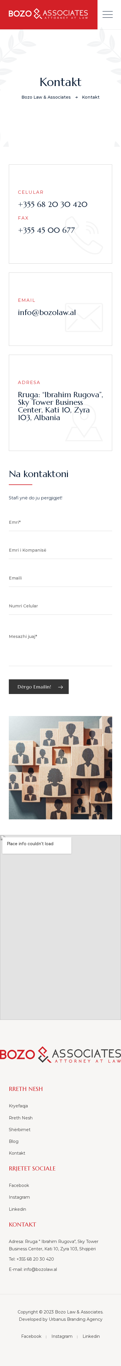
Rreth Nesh (21, 1118)
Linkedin (17, 1209)
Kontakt (17, 1153)
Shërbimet (20, 1129)
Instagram (19, 1197)
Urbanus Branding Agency (75, 1319)
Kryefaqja (18, 1106)
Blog (14, 1141)
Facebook (19, 1185)
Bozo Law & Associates (78, 1312)
